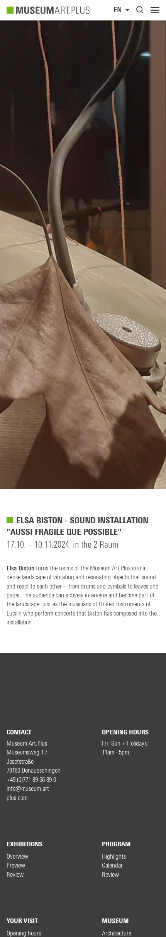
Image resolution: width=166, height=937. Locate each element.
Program (116, 844)
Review (15, 874)
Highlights (114, 856)
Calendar (112, 865)
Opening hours (125, 732)
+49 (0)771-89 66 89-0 (31, 779)
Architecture (116, 933)
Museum (115, 921)
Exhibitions (24, 844)
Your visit (22, 921)
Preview (16, 865)
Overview (17, 856)
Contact (19, 732)
